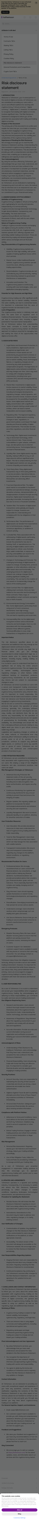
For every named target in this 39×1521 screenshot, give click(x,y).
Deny (19, 1514)
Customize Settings (20, 1518)
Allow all (19, 1510)
